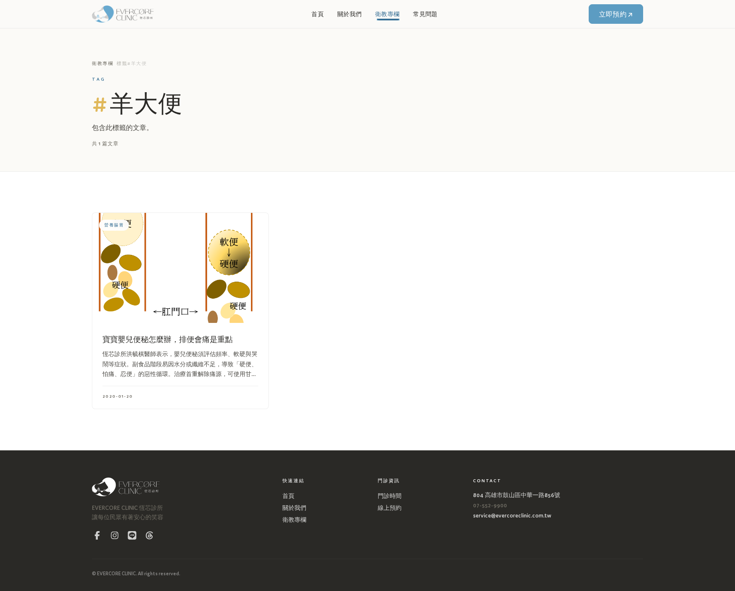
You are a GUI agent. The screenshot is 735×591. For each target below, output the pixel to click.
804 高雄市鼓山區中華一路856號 (516, 494)
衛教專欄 (387, 13)
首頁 (317, 13)
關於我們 (349, 13)
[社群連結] (97, 535)
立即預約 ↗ (616, 14)
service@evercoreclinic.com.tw (512, 515)
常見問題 (425, 13)
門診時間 (390, 495)
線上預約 (390, 507)
